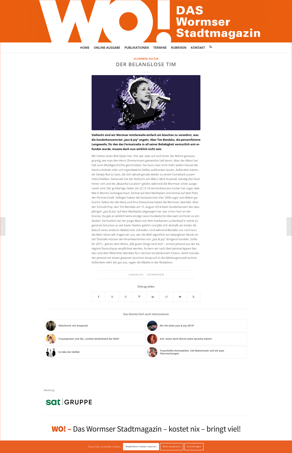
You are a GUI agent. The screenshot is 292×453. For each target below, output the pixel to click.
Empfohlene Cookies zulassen (141, 446)
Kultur (153, 58)
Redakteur (158, 274)
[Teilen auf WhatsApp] (125, 297)
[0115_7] (146, 102)
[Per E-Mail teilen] (180, 297)
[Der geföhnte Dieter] (289, 226)
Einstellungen (194, 446)
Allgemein (141, 58)
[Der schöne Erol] (2, 226)
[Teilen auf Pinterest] (139, 297)
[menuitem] (85, 47)
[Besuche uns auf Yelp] (193, 297)
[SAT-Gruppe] (69, 402)
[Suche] (210, 46)
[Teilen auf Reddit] (166, 297)
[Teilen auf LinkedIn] (153, 297)
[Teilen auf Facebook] (98, 297)
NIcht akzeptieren (172, 446)
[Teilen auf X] (112, 297)
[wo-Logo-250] (146, 21)
